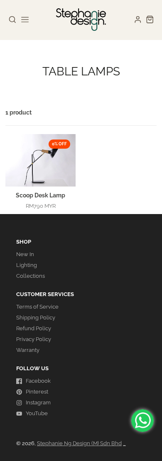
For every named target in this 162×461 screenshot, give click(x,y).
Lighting (26, 265)
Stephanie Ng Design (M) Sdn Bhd (79, 443)
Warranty (27, 350)
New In (25, 254)
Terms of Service (37, 307)
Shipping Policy (35, 317)
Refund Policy (33, 328)
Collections (30, 276)
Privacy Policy (33, 339)
